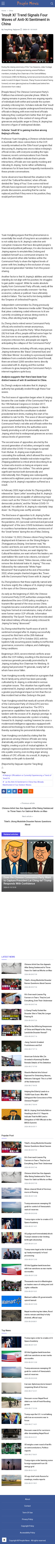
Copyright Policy (27, 1526)
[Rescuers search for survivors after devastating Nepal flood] (11, 1435)
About (27, 1499)
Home (4, 11)
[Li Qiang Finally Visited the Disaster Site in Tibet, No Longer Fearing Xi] (11, 1014)
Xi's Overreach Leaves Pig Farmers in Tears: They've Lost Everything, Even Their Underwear (38, 997)
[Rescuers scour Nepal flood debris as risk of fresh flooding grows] (11, 1403)
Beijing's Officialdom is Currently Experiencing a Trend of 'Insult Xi (27, 776)
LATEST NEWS (8, 957)
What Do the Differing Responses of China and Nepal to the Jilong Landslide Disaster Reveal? (38, 1029)
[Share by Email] (30, 791)
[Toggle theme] (4, 1540)
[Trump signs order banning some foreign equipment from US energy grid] (11, 1465)
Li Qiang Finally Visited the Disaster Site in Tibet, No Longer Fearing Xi (37, 1013)
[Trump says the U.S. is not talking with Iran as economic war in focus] (11, 1419)
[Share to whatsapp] (25, 791)
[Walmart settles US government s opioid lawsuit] (11, 1302)
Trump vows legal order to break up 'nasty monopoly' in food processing (38, 1252)
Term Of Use (27, 1513)
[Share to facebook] (4, 791)
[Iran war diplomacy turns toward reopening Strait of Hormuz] (11, 1389)
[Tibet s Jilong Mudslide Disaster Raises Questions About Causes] (11, 984)
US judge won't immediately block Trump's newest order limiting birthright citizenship (38, 1237)
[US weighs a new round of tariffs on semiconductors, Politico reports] (11, 1449)
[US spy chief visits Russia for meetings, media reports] (11, 1480)
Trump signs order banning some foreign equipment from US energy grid (38, 1463)
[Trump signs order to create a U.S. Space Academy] (11, 1225)
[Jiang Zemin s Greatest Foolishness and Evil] (11, 1047)
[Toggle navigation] (51, 4)
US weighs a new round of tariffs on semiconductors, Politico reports (37, 1448)
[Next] (49, 867)
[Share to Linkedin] (14, 791)
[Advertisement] (27, 216)
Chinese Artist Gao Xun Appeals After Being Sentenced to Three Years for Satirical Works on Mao (38, 967)
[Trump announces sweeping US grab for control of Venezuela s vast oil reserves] (11, 1208)
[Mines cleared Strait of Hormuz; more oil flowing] (11, 1194)
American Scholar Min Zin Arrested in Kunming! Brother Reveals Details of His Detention (37, 1059)
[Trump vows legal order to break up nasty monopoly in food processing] (11, 1254)
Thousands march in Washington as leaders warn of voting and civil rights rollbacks (38, 1284)
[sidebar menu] (3, 4)
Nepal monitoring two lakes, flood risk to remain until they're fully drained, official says (38, 1314)
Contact (27, 1506)
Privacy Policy (27, 1519)
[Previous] (6, 867)
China (11, 11)
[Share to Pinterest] (20, 791)
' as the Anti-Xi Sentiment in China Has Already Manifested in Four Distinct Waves (23, 783)
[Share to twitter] (9, 791)
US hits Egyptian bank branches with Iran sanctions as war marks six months (38, 1268)
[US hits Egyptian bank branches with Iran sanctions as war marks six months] (11, 1270)
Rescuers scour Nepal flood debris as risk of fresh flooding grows (37, 1401)
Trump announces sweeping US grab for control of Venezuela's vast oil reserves (37, 1206)
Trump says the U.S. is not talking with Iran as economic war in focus (38, 1417)
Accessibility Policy (27, 1533)
